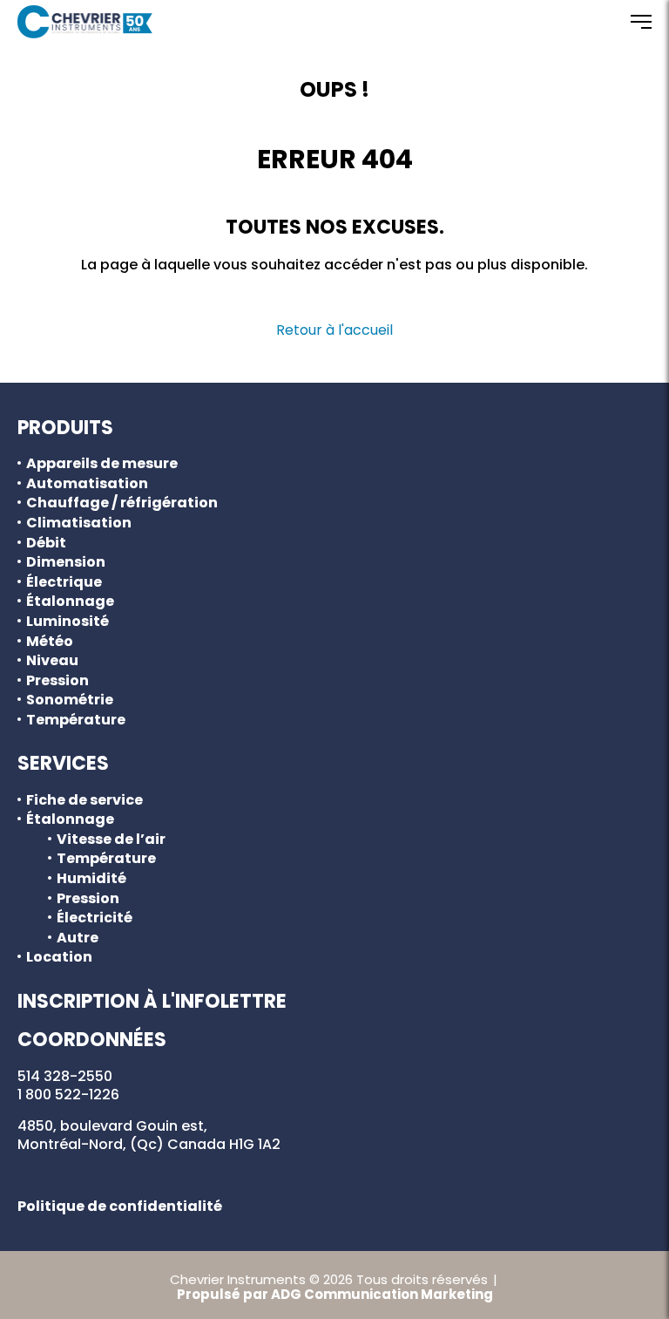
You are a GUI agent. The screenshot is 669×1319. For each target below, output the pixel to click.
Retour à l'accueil (334, 330)
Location (59, 957)
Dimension (65, 562)
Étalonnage (70, 601)
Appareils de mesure (102, 464)
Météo (49, 641)
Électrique (64, 582)
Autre (77, 938)
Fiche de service (84, 800)
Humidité (91, 879)
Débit (46, 543)
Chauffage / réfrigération (122, 503)
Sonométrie (69, 700)
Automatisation (87, 484)
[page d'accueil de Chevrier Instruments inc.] (84, 22)
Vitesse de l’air (111, 839)
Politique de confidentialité (119, 1206)
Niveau (52, 661)
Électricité (94, 918)
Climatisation (79, 523)
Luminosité (67, 621)
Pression (57, 681)
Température (75, 720)
